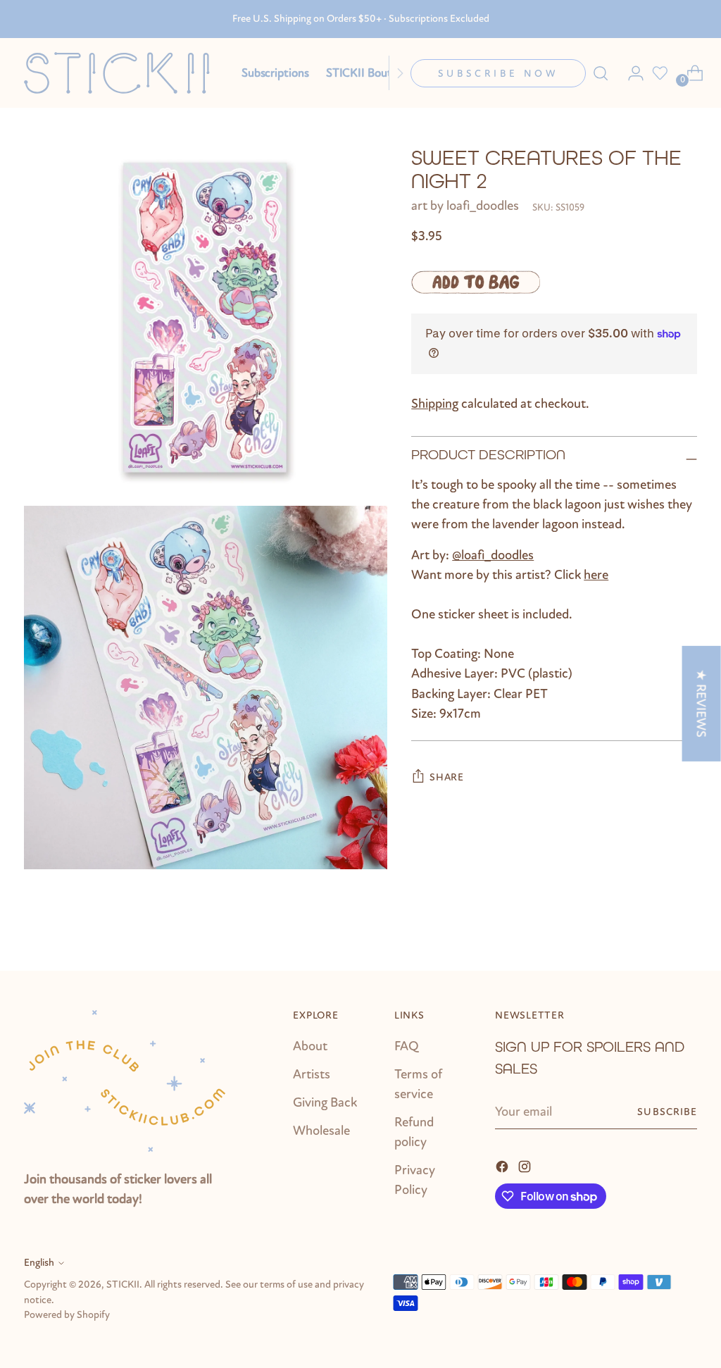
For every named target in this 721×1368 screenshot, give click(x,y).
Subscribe (667, 1112)
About (310, 1046)
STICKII (122, 1285)
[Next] (399, 73)
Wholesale (321, 1130)
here (596, 575)
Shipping (434, 403)
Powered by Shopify (67, 1315)
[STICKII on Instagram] (526, 1165)
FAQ (406, 1046)
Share (447, 777)
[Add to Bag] (475, 282)
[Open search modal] (601, 73)
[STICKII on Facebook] (503, 1165)
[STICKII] (122, 73)
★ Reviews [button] (701, 703)
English (39, 1263)
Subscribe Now (498, 74)
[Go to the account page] (630, 73)
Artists (311, 1074)
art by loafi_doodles (465, 205)
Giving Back (325, 1102)
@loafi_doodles (493, 555)
